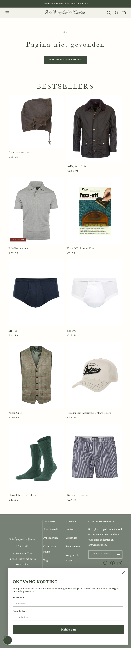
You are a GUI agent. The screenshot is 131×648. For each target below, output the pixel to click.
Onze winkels (50, 529)
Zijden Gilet (15, 412)
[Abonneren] (118, 554)
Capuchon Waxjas (19, 152)
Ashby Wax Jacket (77, 166)
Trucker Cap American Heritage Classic (89, 412)
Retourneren (73, 546)
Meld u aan (68, 630)
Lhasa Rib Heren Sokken (22, 495)
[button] (7, 12)
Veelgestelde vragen (72, 557)
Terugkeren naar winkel (65, 59)
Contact (70, 529)
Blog (45, 560)
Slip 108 (13, 330)
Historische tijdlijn (49, 549)
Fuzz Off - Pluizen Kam (80, 248)
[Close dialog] (123, 573)
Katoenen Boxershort (79, 495)
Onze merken (50, 538)
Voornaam (19, 597)
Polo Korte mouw (18, 248)
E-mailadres (20, 611)
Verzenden (71, 538)
